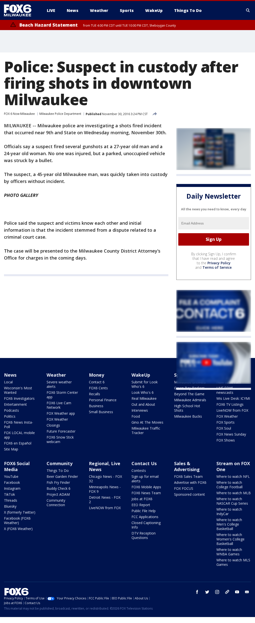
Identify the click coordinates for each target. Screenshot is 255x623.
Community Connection (56, 502)
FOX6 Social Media (17, 466)
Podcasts (11, 410)
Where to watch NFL (233, 476)
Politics (9, 416)
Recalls (94, 394)
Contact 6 (97, 382)
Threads (10, 500)
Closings (53, 425)
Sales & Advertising (187, 466)
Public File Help (143, 510)
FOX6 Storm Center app (62, 394)
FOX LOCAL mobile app (19, 435)
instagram (217, 592)
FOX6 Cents (98, 388)
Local (8, 382)
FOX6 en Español (17, 443)
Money (96, 375)
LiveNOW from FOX (232, 410)
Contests (138, 470)
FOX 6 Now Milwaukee (19, 114)
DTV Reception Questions (143, 535)
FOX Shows (225, 440)
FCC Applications (144, 516)
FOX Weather (57, 419)
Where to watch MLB (233, 492)
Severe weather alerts (59, 384)
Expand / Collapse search (248, 10)
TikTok (9, 494)
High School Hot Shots (187, 408)
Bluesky (10, 506)
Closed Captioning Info (146, 525)
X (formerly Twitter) (19, 512)
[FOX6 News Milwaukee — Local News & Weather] (20, 10)
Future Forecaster (61, 431)
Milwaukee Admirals (190, 400)
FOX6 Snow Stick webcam (60, 439)
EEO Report (140, 504)
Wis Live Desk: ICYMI (233, 398)
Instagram (12, 488)
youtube (237, 592)
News (10, 375)
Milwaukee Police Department (60, 114)
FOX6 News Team (146, 492)
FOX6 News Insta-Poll (18, 424)
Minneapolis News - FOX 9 (105, 489)
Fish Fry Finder (58, 482)
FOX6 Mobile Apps (146, 487)
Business (96, 405)
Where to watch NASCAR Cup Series (232, 501)
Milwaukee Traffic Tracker (145, 430)
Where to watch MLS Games (233, 562)
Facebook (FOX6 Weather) (17, 520)
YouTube (11, 476)
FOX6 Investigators (19, 398)
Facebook (12, 482)
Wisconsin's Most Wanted (18, 390)
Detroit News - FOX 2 (105, 499)
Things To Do (58, 470)
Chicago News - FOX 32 (105, 478)
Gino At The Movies (147, 422)
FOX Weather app (61, 413)
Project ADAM (58, 494)
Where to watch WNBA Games (229, 551)
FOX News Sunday (231, 434)
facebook (197, 592)
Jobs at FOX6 (141, 498)
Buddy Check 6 (58, 488)
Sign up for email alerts (145, 478)
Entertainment (15, 404)
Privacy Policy (219, 263)
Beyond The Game (189, 394)
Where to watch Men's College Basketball (229, 524)
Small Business (101, 411)
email (247, 592)
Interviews (139, 410)
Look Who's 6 (142, 392)
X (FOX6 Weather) (18, 528)
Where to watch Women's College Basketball (230, 539)
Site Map (11, 449)
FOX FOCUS (183, 488)
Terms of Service (217, 267)
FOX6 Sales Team (188, 476)
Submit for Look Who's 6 (144, 384)
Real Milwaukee (144, 398)
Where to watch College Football (229, 484)
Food (135, 416)
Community (59, 463)
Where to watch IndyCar (229, 511)
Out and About (143, 404)
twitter (207, 592)
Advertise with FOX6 (190, 482)
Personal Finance (103, 400)
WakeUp (140, 375)
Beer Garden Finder (62, 476)
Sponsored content (189, 494)
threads (227, 592)
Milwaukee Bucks (188, 416)
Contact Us (144, 463)
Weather (56, 375)
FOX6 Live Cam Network (59, 405)
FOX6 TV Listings (230, 404)
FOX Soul (223, 428)
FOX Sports (225, 422)
